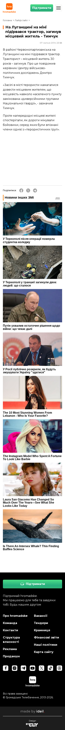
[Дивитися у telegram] (23, 668)
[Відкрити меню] (58, 8)
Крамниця (42, 630)
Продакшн (11, 656)
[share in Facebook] (21, 190)
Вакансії (40, 615)
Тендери (41, 623)
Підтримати (41, 8)
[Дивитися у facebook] (5, 668)
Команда (10, 623)
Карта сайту (43, 652)
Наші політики (45, 644)
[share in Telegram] (35, 190)
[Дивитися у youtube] (32, 668)
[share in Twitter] (28, 190)
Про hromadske (15, 615)
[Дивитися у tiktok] (50, 668)
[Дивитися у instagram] (14, 668)
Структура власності (11, 640)
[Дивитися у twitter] (41, 668)
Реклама (10, 649)
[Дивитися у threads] (59, 668)
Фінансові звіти (46, 637)
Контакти (10, 630)
